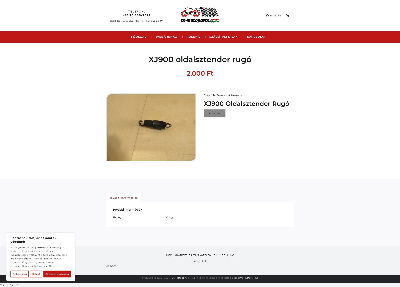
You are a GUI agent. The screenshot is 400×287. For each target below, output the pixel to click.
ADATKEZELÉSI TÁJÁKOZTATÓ (193, 255)
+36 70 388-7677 (136, 15)
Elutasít (36, 274)
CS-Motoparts (180, 278)
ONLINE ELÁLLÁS (224, 255)
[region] (40, 257)
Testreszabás (19, 274)
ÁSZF (169, 255)
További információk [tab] (124, 197)
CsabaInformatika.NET (245, 278)
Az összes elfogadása (57, 274)
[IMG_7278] (151, 127)
